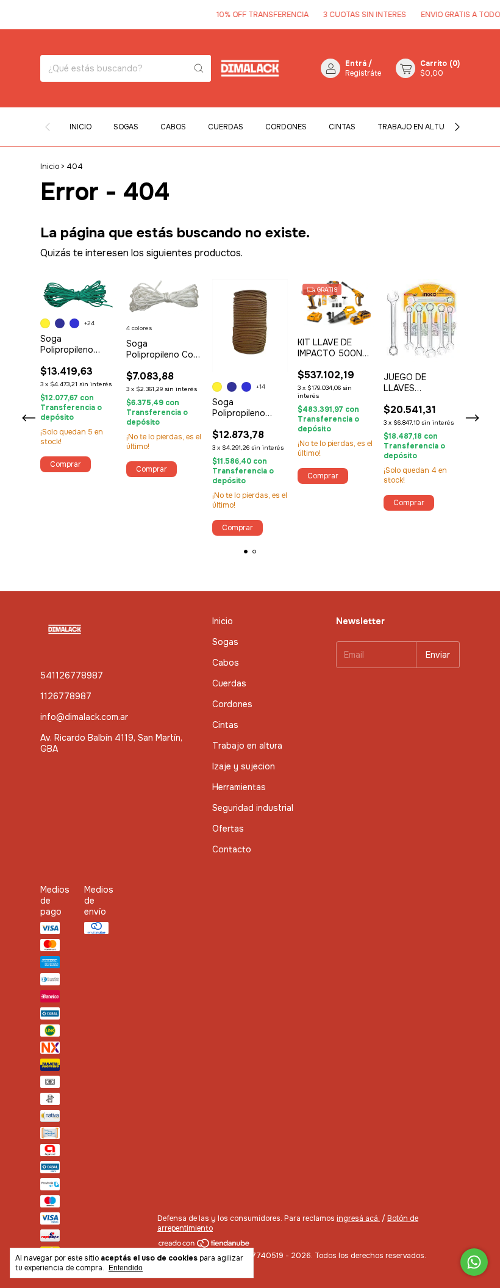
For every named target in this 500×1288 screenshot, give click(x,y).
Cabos (173, 127)
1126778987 (65, 696)
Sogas (125, 127)
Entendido (126, 1268)
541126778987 (71, 675)
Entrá (355, 63)
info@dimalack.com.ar (84, 716)
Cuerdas (225, 127)
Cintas (342, 127)
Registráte (363, 73)
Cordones (286, 127)
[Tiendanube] (204, 1246)
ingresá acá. (358, 1218)
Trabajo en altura (415, 127)
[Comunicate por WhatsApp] (474, 1262)
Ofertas (228, 828)
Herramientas (239, 787)
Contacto (231, 849)
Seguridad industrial (252, 807)
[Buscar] (199, 68)
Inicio (80, 127)
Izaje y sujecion (243, 766)
